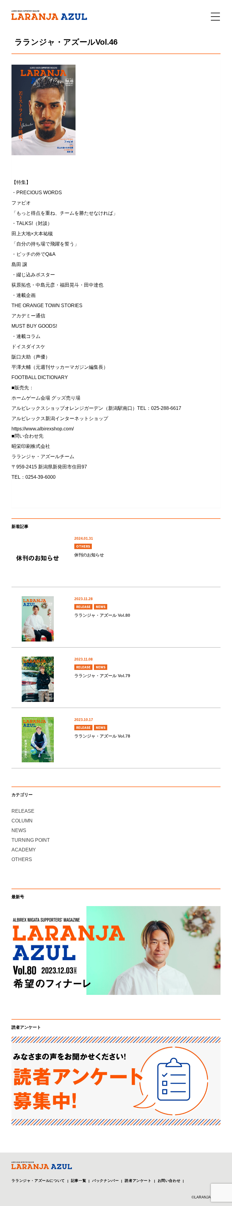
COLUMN (22, 820)
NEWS (100, 606)
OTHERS (83, 546)
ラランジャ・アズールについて (38, 1181)
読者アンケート (138, 1181)
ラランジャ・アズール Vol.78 (102, 736)
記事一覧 (78, 1181)
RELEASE (83, 606)
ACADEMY (23, 849)
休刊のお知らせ (89, 554)
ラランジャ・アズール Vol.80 (102, 615)
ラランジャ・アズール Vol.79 (102, 675)
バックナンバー (105, 1181)
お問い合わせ (169, 1181)
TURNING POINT (30, 840)
